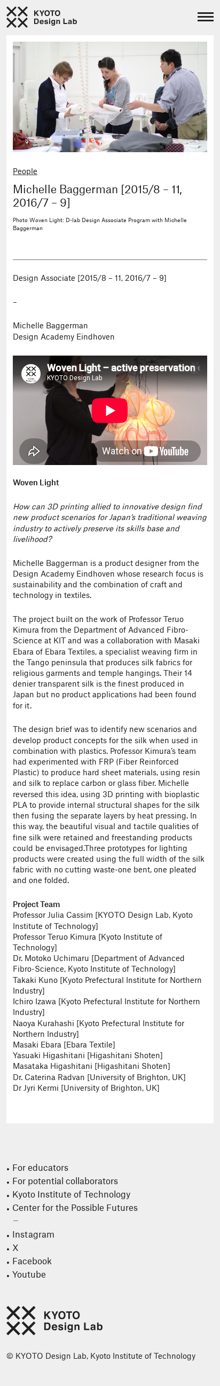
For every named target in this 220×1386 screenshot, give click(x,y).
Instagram (33, 1235)
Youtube (29, 1275)
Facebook (32, 1261)
